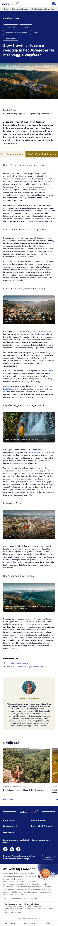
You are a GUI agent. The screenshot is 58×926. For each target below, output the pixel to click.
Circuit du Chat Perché (13, 562)
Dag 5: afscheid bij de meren (42, 154)
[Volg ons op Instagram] (5, 849)
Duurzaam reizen (11, 825)
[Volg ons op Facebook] (12, 849)
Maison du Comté (33, 481)
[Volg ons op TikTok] (18, 849)
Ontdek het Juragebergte (17, 663)
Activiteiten (9, 831)
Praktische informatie (42, 825)
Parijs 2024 (8, 820)
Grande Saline (36, 334)
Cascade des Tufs (33, 452)
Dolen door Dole (14, 154)
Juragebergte (26, 195)
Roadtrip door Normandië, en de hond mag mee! (23, 790)
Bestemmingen (38, 820)
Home (6, 9)
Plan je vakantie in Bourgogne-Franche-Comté (26, 666)
